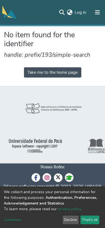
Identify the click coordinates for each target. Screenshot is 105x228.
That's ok (90, 219)
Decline (70, 219)
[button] (69, 12)
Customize (12, 219)
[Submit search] (61, 12)
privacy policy (69, 209)
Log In (81, 12)
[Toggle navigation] (97, 12)
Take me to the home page (52, 72)
